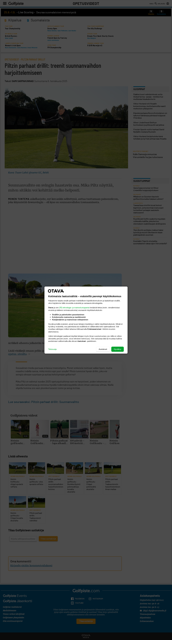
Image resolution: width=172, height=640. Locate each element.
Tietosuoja (52, 349)
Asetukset (103, 349)
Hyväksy (117, 349)
